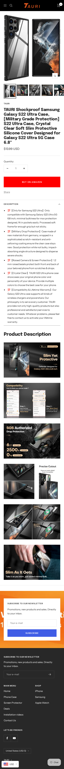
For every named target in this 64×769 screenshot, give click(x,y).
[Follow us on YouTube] (14, 738)
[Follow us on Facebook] (7, 738)
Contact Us (10, 720)
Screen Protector (13, 702)
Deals (7, 708)
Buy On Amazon (32, 182)
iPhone (39, 691)
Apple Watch (42, 702)
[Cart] (58, 5)
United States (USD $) (16, 750)
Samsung (40, 696)
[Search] (11, 5)
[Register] (49, 674)
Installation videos (13, 714)
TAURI (7, 103)
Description (11, 204)
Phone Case (10, 696)
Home (7, 691)
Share (7, 192)
